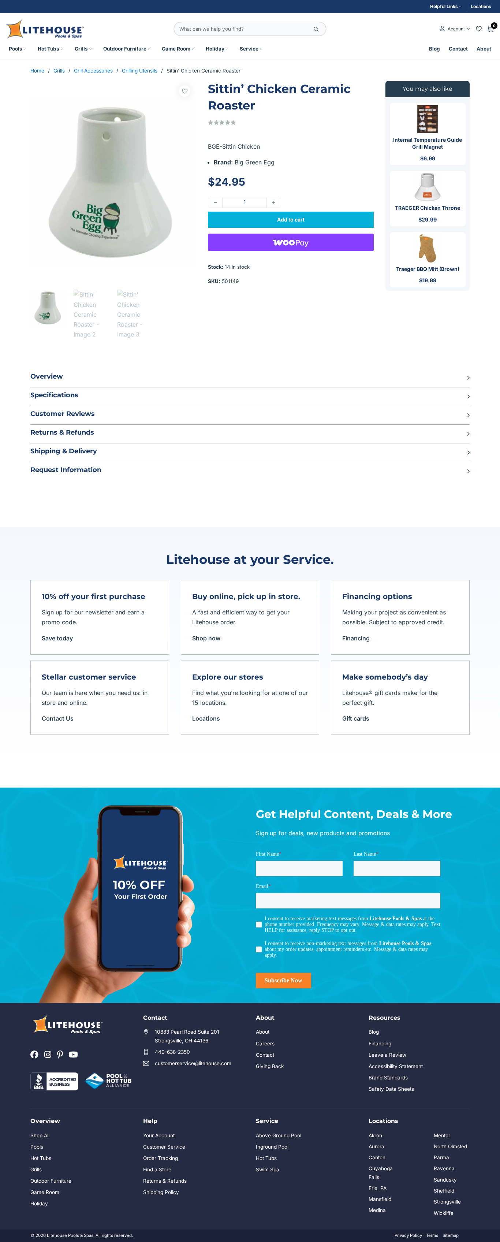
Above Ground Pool (278, 1135)
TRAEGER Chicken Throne (427, 208)
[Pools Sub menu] (24, 49)
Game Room (176, 49)
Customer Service (164, 1147)
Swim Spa (267, 1169)
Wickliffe (444, 1213)
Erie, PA (378, 1188)
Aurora (376, 1146)
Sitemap (451, 1235)
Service (249, 49)
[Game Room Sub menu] (192, 49)
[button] (250, 378)
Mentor (442, 1135)
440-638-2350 (172, 1052)
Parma (441, 1157)
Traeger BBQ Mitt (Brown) (427, 269)
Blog (434, 49)
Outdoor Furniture (124, 49)
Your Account (159, 1135)
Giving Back (270, 1066)
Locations (481, 6)
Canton (377, 1157)
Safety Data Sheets (391, 1089)
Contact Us (58, 718)
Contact (458, 49)
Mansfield (380, 1199)
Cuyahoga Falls (381, 1172)
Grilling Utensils (139, 71)
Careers (265, 1043)
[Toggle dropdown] (468, 29)
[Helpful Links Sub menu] (460, 6)
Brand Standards (388, 1078)
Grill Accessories (93, 71)
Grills (81, 49)
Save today (57, 638)
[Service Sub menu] (261, 49)
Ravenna (444, 1168)
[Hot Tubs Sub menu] (61, 49)
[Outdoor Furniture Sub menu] (149, 49)
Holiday (215, 49)
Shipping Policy (161, 1192)
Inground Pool (272, 1147)
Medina (377, 1210)
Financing (356, 638)
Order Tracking (160, 1158)
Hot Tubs (48, 49)
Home (37, 71)
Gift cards (355, 718)
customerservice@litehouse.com (193, 1063)
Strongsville (447, 1202)
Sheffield (444, 1191)
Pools (15, 49)
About (484, 49)
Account (456, 28)
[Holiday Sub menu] (226, 49)
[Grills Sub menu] (90, 49)
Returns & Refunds (165, 1181)
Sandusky (445, 1180)
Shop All (39, 1135)
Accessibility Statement (396, 1066)
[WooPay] (291, 242)
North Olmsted (450, 1146)
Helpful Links (444, 6)
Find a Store (157, 1169)
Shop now (206, 638)
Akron (375, 1135)
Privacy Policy (408, 1235)
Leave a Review (387, 1055)
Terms (432, 1235)
